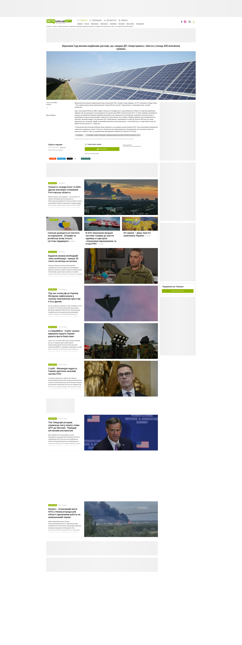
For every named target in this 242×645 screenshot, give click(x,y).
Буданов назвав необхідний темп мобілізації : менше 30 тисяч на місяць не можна (63, 258)
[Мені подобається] (47, 107)
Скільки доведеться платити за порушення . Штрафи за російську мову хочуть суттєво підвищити (63, 237)
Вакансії (80, 23)
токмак (79, 135)
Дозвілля (111, 20)
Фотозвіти (121, 23)
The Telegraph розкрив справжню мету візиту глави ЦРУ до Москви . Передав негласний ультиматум (63, 426)
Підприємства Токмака (172, 286)
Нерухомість (95, 23)
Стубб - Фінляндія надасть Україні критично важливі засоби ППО (62, 371)
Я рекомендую (103, 149)
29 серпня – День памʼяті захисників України (137, 234)
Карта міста (104, 23)
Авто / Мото (130, 23)
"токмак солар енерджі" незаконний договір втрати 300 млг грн (112, 135)
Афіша (124, 20)
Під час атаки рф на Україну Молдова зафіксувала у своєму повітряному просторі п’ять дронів (64, 297)
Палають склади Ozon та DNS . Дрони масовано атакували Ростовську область (65, 190)
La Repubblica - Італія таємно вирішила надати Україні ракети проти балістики (64, 334)
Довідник (97, 20)
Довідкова (113, 23)
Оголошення (140, 23)
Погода (87, 23)
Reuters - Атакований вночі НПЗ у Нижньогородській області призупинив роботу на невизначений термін (64, 513)
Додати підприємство (177, 291)
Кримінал (48, 104)
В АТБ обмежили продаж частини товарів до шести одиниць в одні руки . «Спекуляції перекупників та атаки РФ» (101, 238)
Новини (83, 20)
